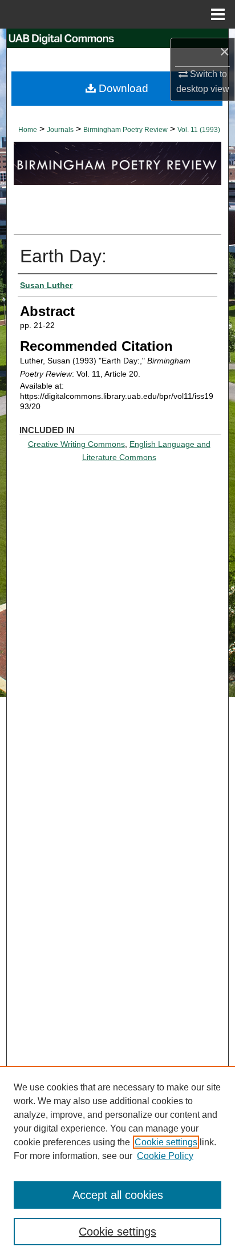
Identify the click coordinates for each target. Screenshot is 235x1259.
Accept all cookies (117, 1195)
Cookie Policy (165, 1156)
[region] (117, 1162)
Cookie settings (166, 1142)
